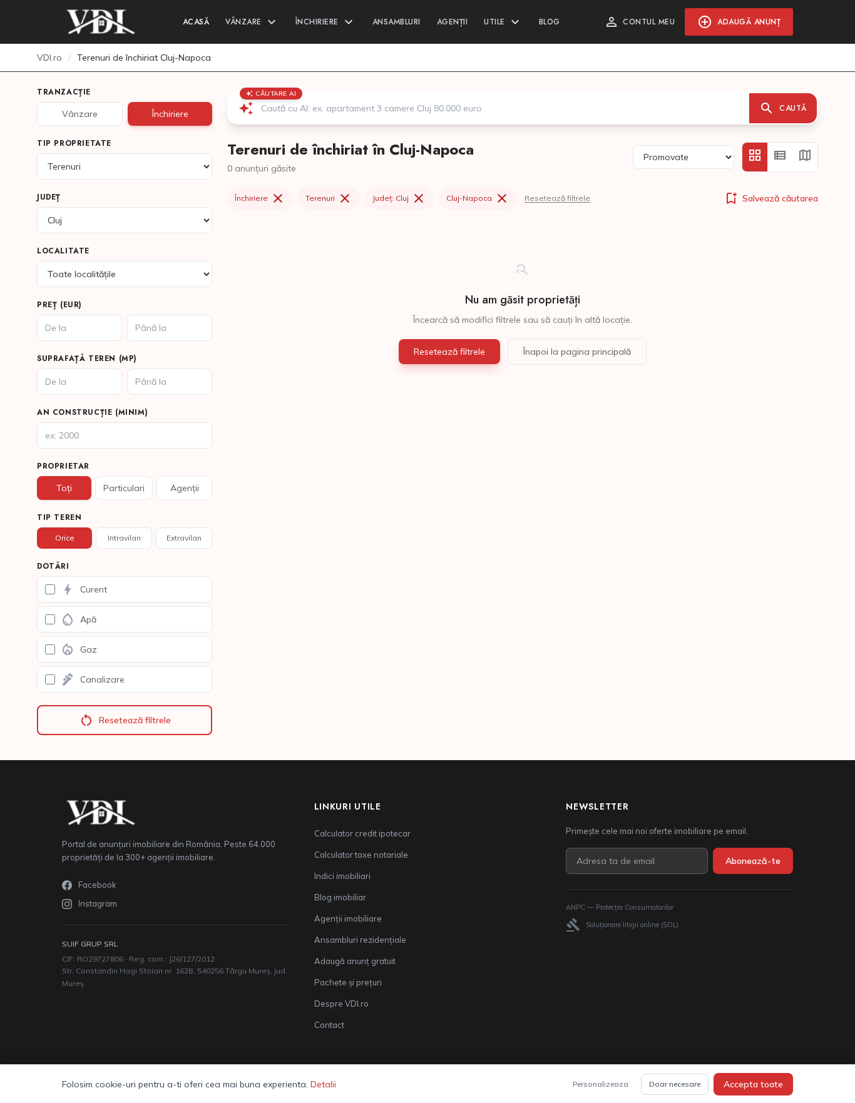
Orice (64, 537)
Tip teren (59, 517)
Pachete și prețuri (348, 982)
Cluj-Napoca (477, 198)
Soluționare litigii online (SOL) (622, 924)
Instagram (97, 903)
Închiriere (325, 21)
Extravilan (184, 537)
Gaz (78, 649)
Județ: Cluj (399, 198)
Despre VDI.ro (341, 1004)
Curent (83, 589)
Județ (49, 197)
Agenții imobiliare (348, 918)
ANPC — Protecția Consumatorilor (619, 907)
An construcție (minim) (92, 412)
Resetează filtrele (125, 720)
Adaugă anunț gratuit (355, 961)
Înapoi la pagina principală (577, 351)
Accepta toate (753, 1084)
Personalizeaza (600, 1084)
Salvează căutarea (771, 198)
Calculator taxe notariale (361, 855)
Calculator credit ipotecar (362, 833)
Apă (78, 619)
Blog (549, 22)
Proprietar (63, 466)
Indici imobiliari (342, 876)
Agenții (452, 22)
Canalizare (92, 679)
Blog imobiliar (340, 897)
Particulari (124, 488)
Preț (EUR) (59, 305)
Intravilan (124, 537)
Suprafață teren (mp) (87, 358)
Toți (64, 488)
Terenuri (328, 198)
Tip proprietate (74, 143)
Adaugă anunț (739, 21)
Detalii (323, 1084)
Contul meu (639, 21)
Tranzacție (64, 92)
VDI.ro (49, 57)
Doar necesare (674, 1084)
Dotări (53, 566)
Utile (503, 21)
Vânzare (252, 21)
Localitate (63, 251)
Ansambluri (396, 22)
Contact (329, 1025)
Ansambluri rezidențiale (360, 940)
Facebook (97, 885)
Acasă (196, 22)
